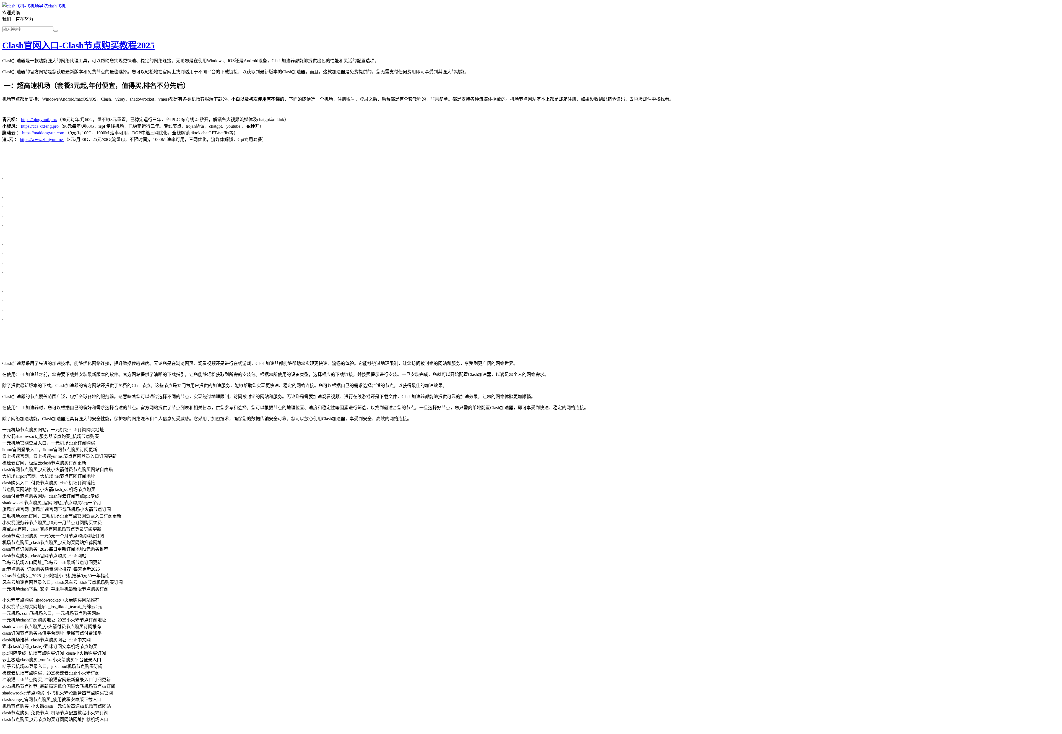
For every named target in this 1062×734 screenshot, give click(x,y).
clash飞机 (57, 6)
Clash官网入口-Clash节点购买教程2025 (78, 45)
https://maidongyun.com (43, 132)
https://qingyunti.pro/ (39, 119)
